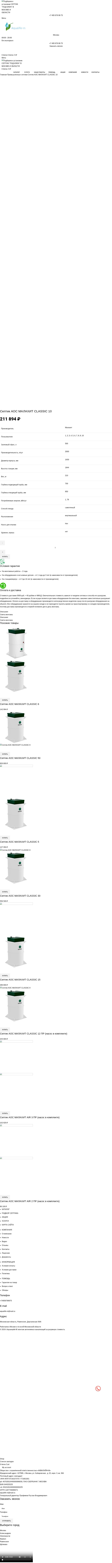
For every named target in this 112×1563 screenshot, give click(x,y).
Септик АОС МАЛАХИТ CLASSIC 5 (19, 841)
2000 (67, 451)
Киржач (3, 1539)
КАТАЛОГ (6, 1209)
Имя (2, 1504)
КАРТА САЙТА (8, 1225)
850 (66, 491)
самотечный (70, 507)
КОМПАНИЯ (7, 1230)
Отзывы (5, 1245)
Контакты (5, 1249)
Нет (66, 524)
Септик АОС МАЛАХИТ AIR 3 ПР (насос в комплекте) (30, 1117)
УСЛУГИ (5, 1221)
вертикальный (71, 515)
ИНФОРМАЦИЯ (8, 1262)
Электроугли (5, 1536)
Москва (56, 35)
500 (66, 443)
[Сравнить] (2, 695)
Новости (5, 1237)
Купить (5, 556)
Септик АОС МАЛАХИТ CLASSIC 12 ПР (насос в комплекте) (33, 1033)
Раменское (4, 1541)
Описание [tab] (4, 612)
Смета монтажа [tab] (6, 614)
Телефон (5, 1295)
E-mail (3, 1306)
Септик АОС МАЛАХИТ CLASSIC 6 (19, 704)
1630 (67, 460)
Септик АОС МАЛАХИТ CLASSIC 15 (20, 979)
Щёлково (3, 1544)
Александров (5, 1533)
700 (66, 484)
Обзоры (5, 1290)
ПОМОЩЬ (6, 1278)
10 (83, 436)
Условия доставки (9, 1270)
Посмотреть (8, 695)
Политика (6, 1273)
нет (66, 531)
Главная (3, 75)
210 (66, 475)
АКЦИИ (5, 1217)
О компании (6, 1234)
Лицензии (6, 1253)
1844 (67, 467)
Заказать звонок (56, 46)
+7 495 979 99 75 (56, 15)
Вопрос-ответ (7, 1286)
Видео (4, 1241)
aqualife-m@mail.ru (7, 1493)
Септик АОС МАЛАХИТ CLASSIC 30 (20, 895)
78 (68, 500)
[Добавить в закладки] (13, 695)
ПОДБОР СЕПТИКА (10, 1213)
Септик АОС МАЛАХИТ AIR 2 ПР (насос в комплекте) (30, 1201)
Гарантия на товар (9, 1282)
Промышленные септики (17, 75)
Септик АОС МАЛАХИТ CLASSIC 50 (20, 758)
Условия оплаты (8, 1266)
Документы (6, 1257)
